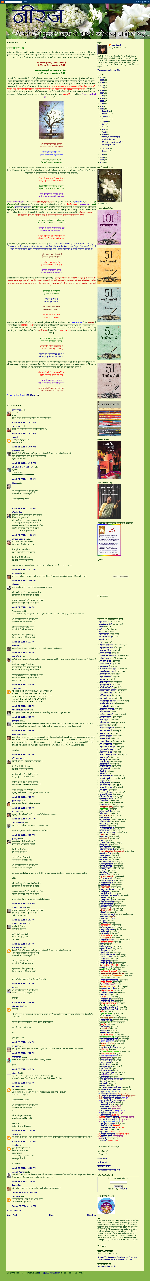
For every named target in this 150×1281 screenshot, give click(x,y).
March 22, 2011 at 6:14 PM (23, 1042)
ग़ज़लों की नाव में (106, 967)
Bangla (120, 1257)
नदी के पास (104, 860)
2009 (102, 157)
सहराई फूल (104, 836)
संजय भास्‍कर (16, 410)
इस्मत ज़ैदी (15, 839)
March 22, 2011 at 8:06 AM (23, 835)
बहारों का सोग (105, 1130)
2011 (102, 109)
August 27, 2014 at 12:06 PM (24, 1193)
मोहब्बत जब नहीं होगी (107, 1113)
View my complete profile (109, 70)
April (104, 132)
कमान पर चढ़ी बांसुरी (108, 914)
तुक (102, 1092)
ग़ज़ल (101, 627)
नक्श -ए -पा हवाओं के (108, 881)
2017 (102, 93)
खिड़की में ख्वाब (106, 868)
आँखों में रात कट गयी (108, 1134)
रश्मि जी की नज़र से (104, 1166)
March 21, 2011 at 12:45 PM (24, 581)
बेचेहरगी (103, 912)
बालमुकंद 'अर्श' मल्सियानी (109, 1007)
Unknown (16, 1196)
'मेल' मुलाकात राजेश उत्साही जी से (109, 1170)
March (104, 135)
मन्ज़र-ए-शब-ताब (106, 1066)
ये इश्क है (104, 1083)
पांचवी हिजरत (105, 961)
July (104, 124)
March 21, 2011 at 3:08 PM (23, 706)
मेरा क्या (102, 679)
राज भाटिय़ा (15, 812)
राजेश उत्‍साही (16, 574)
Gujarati (112, 1257)
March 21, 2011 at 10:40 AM (24, 447)
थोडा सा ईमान (104, 813)
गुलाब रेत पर (105, 1132)
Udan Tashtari (18, 823)
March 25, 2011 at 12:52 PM (24, 1141)
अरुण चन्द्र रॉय (17, 948)
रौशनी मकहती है (105, 811)
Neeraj (15, 437)
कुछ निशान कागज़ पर (108, 1123)
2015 (102, 98)
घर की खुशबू (105, 952)
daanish (15, 1145)
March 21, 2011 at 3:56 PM (23, 717)
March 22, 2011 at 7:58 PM (23, 1053)
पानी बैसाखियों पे (106, 1016)
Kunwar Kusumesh (20, 710)
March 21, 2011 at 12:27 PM (24, 570)
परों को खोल (105, 933)
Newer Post (12, 1215)
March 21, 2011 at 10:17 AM (24, 422)
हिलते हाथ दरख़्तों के (108, 1102)
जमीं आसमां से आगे (107, 902)
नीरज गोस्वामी (116, 45)
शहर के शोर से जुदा (107, 929)
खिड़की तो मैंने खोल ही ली (109, 1009)
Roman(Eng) (103, 1257)
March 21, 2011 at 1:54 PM (23, 653)
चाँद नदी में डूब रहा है (107, 849)
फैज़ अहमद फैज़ (106, 1060)
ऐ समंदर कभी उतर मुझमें (108, 669)
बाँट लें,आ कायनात (107, 927)
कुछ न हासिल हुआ (106, 785)
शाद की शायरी (106, 1033)
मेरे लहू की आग (104, 782)
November (106, 114)
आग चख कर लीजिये (106, 798)
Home (51, 1215)
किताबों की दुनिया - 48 (108, 139)
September (106, 119)
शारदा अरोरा (16, 646)
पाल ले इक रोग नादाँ (108, 889)
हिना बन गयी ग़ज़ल (106, 792)
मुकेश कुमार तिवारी (18, 1006)
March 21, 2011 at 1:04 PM (23, 607)
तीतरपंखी (104, 919)
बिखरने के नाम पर (107, 862)
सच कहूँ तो (103, 760)
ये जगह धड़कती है (107, 883)
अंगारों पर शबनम (105, 822)
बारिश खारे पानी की (106, 776)
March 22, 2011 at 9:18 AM (23, 904)
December (106, 111)
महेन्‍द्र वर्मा (15, 1073)
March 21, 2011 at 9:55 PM (23, 808)
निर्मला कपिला (16, 1185)
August (105, 121)
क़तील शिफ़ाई (105, 1064)
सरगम (103, 1081)
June (104, 127)
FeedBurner (123, 1189)
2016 (102, 96)
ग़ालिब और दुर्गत (106, 1115)
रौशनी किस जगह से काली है (110, 895)
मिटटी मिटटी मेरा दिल (108, 955)
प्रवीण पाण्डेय (16, 801)
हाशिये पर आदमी (106, 1136)
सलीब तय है (105, 931)
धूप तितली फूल (105, 820)
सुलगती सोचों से (105, 853)
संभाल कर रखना (107, 866)
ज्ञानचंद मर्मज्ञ (16, 451)
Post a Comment (14, 1211)
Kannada (113, 1259)
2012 (102, 106)
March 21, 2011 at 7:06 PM (23, 797)
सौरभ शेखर (16, 721)
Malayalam (122, 1259)
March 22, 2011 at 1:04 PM (23, 944)
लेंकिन (105, 923)
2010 (102, 155)
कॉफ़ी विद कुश (102, 1162)
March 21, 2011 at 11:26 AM (24, 535)
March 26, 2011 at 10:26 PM (24, 1168)
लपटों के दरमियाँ (105, 766)
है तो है (104, 870)
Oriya (125, 1257)
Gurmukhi (133, 1257)
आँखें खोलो (104, 946)
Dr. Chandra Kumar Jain (22, 467)
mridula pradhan (19, 907)
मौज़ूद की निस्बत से (107, 1111)
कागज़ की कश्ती (106, 1109)
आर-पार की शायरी (113, 1117)
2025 (102, 77)
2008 (102, 160)
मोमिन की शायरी (106, 1071)
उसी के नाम (105, 1026)
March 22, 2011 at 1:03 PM (23, 920)
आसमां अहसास (105, 855)
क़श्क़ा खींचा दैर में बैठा (108, 1100)
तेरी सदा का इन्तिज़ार (108, 1094)
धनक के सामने (105, 1138)
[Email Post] (37, 395)
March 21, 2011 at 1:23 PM (23, 642)
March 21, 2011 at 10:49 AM (24, 463)
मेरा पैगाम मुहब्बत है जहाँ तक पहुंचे (112, 1079)
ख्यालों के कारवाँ (106, 948)
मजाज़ (103, 1085)
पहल (101, 841)
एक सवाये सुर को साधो (107, 832)
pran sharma (17, 688)
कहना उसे (104, 1030)
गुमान (104, 921)
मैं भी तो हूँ (103, 826)
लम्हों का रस (105, 1106)
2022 (102, 82)
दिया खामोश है (104, 762)
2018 (102, 90)
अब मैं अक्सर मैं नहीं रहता (109, 1047)
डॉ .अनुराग (15, 1046)
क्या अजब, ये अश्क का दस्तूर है (111, 137)
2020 (102, 88)
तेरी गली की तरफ (106, 796)
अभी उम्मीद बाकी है (107, 957)
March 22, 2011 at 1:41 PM (23, 984)
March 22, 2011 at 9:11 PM (23, 1069)
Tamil (106, 1259)
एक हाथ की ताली (107, 904)
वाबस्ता (103, 898)
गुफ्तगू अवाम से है (106, 900)
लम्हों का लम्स (104, 817)
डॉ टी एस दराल (17, 758)
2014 (102, 101)
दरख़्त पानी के (104, 764)
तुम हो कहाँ (104, 1068)
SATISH (15, 1087)
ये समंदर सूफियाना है (107, 828)
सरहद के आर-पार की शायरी (112, 1087)
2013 (102, 104)
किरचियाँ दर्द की (106, 1125)
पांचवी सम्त (105, 959)
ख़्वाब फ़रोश (105, 1077)
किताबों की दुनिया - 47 (108, 145)
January (105, 151)
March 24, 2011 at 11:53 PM (23, 1131)
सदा (13, 987)
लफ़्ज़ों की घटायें (106, 893)
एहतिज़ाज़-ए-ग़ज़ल (107, 993)
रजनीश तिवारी (16, 656)
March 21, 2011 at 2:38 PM (23, 685)
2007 (102, 162)
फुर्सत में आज (104, 843)
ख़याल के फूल (104, 824)
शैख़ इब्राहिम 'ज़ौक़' (108, 1073)
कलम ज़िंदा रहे (106, 999)
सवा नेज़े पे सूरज (106, 1104)
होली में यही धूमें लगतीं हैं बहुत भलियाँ (112, 142)
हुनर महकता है (105, 885)
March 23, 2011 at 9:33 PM (23, 1083)
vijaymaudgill (18, 734)
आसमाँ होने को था (106, 787)
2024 (102, 80)
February (106, 148)
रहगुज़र (102, 780)
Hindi (130, 1259)
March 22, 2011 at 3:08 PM (23, 1002)
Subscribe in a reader (107, 1266)
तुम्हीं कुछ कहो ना (105, 684)
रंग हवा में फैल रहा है (107, 1001)
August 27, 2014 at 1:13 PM (24, 1206)
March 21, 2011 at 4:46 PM (23, 731)
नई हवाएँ (104, 1140)
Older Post (91, 1215)
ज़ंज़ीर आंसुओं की (106, 963)
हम (102, 944)
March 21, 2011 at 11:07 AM (24, 479)
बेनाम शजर (104, 950)
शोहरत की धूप (105, 874)
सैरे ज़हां (102, 773)
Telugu (101, 1259)
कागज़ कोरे (103, 845)
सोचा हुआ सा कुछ (107, 864)
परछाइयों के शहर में (106, 794)
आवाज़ (101, 631)
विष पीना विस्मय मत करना (109, 1039)
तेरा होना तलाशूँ (106, 1062)
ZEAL (14, 483)
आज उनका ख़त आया (108, 1128)
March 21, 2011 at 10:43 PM (24, 819)
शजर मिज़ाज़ (105, 917)
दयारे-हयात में (105, 995)
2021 (102, 85)
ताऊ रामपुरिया (16, 1057)
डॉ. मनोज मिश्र (17, 512)
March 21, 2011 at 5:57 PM (23, 755)
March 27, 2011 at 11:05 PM (23, 1182)
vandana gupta (18, 539)
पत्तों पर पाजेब (104, 805)
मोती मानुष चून (105, 891)
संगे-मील (104, 872)
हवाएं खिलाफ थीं (105, 847)
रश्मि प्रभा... (16, 584)
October (105, 116)
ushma (15, 1134)
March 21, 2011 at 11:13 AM (24, 508)
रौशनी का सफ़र (105, 830)
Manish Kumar (18, 1172)
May (104, 129)
